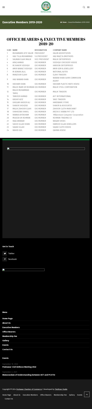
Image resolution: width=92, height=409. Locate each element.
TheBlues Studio (61, 389)
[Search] (84, 7)
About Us (6, 323)
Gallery (5, 340)
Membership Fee (9, 336)
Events (5, 345)
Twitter (11, 253)
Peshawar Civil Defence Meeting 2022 (19, 367)
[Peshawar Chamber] (46, 7)
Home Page (7, 318)
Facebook (12, 259)
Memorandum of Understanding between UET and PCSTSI (28, 375)
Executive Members (11, 327)
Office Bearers (8, 332)
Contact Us (7, 349)
